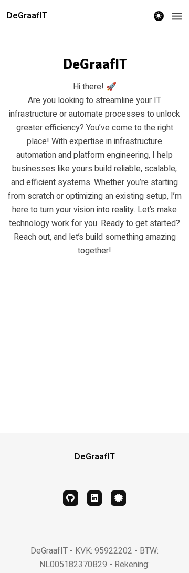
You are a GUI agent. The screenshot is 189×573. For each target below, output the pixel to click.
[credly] (118, 498)
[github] (70, 498)
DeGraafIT (27, 16)
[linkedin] (94, 498)
